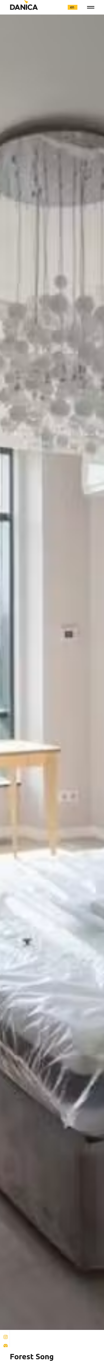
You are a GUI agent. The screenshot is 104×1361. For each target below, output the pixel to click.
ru (63, 7)
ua (54, 7)
